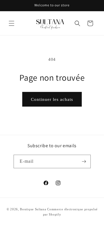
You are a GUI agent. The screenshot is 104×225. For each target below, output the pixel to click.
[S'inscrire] (84, 161)
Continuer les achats (52, 99)
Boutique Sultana (33, 209)
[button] (11, 23)
